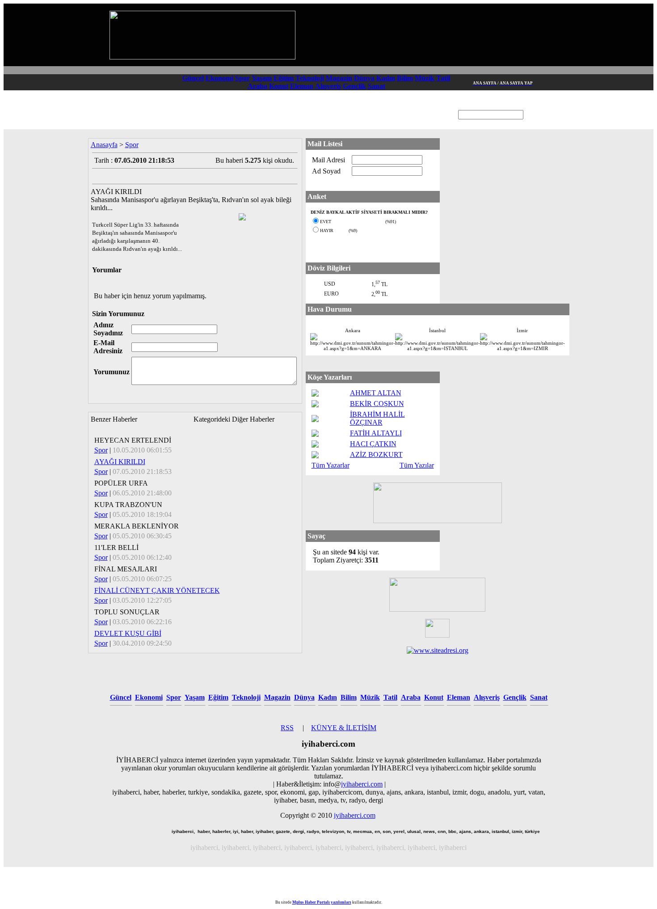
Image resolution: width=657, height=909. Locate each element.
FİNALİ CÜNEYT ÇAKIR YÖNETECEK (157, 590)
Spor (132, 144)
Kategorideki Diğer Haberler (234, 419)
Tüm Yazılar (417, 465)
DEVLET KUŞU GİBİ (127, 633)
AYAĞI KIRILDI (119, 461)
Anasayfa (104, 144)
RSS (287, 727)
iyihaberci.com (362, 784)
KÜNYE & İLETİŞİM (343, 727)
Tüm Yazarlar (331, 465)
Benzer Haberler (114, 419)
